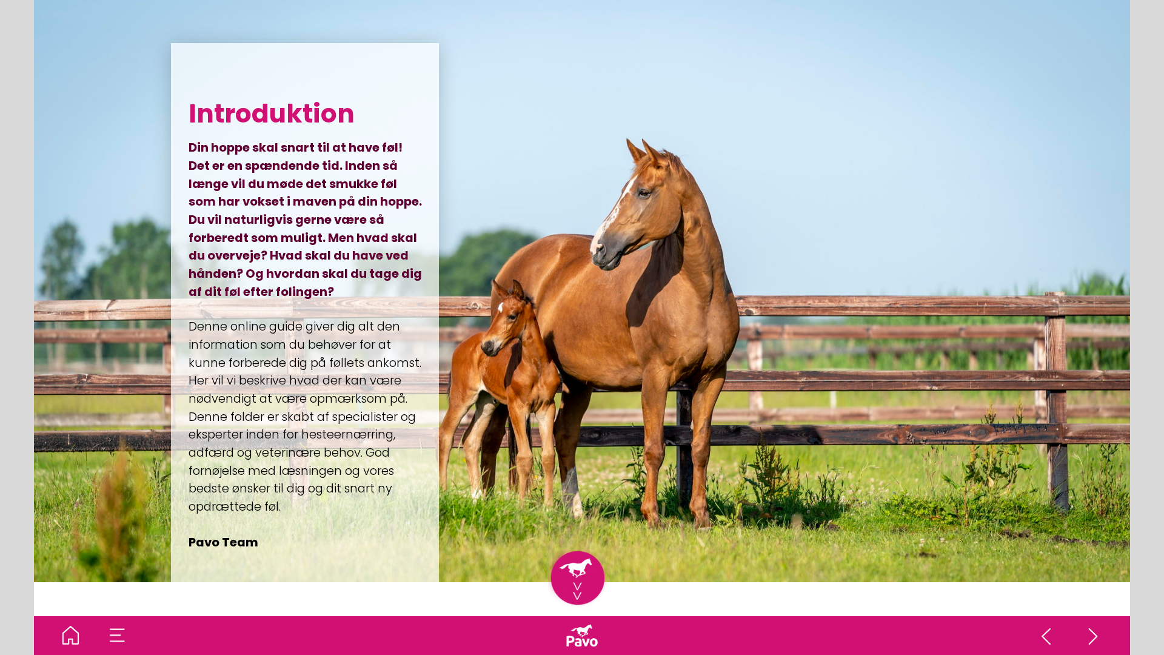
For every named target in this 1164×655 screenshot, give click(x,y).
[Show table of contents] (117, 635)
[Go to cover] (71, 635)
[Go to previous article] (1046, 635)
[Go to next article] (1093, 635)
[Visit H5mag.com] (582, 635)
